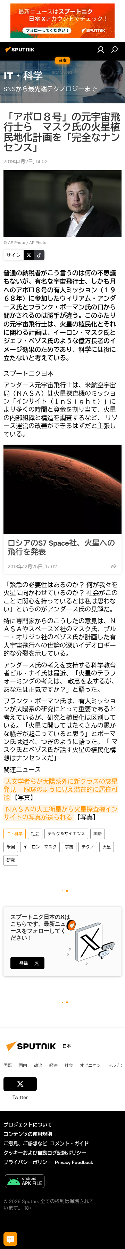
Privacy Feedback (74, 1162)
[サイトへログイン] (101, 49)
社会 (35, 833)
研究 (11, 860)
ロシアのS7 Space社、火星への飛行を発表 (61, 547)
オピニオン (90, 1065)
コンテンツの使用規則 (27, 1134)
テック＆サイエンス (66, 833)
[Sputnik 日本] (20, 52)
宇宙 (69, 846)
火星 (106, 846)
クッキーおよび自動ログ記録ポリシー (44, 1153)
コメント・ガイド (69, 1143)
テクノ (88, 846)
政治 (38, 1065)
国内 (23, 1065)
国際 (97, 833)
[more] (113, 566)
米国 (11, 846)
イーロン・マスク (40, 846)
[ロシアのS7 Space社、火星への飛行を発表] (62, 489)
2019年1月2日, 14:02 (25, 161)
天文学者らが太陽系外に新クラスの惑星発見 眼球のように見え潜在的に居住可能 (60, 789)
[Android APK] (24, 1182)
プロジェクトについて (27, 1125)
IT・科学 (15, 833)
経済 (53, 1065)
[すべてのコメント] (10, 1239)
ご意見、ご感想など (25, 1143)
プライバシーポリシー (27, 1162)
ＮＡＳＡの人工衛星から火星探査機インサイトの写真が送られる (60, 813)
